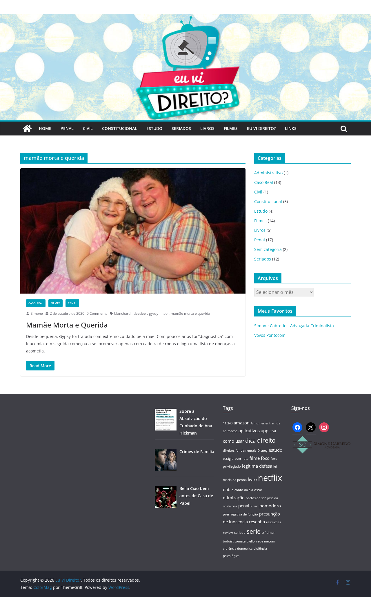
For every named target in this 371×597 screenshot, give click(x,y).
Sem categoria (268, 249)
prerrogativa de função (240, 514)
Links (291, 128)
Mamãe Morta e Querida (67, 325)
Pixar (254, 506)
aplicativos (249, 430)
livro (252, 479)
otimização (234, 497)
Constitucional (119, 128)
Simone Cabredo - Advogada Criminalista (294, 325)
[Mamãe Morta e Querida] (132, 231)
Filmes (231, 128)
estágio (228, 459)
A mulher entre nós (265, 423)
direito (266, 440)
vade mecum (265, 541)
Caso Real (35, 303)
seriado (239, 533)
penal (243, 505)
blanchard (122, 313)
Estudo (154, 128)
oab (226, 489)
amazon (242, 422)
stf (263, 533)
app (264, 430)
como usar (233, 441)
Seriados (181, 128)
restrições (273, 522)
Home (45, 128)
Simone (37, 313)
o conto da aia (242, 490)
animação (230, 431)
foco (265, 458)
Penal (67, 128)
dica (250, 440)
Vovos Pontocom (269, 335)
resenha (257, 521)
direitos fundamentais (239, 450)
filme (255, 458)
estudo (275, 450)
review (228, 533)
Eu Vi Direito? (261, 128)
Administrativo (268, 173)
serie (254, 531)
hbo (164, 313)
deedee (140, 313)
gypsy (153, 313)
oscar (258, 490)
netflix (270, 478)
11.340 (227, 423)
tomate (240, 541)
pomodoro (270, 505)
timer (271, 533)
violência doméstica (237, 549)
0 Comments (97, 313)
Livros (207, 128)
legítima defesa (257, 466)
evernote (241, 459)
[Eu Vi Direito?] (185, 18)
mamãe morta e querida (190, 313)
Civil (88, 128)
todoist (228, 541)
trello (251, 541)
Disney (262, 450)
